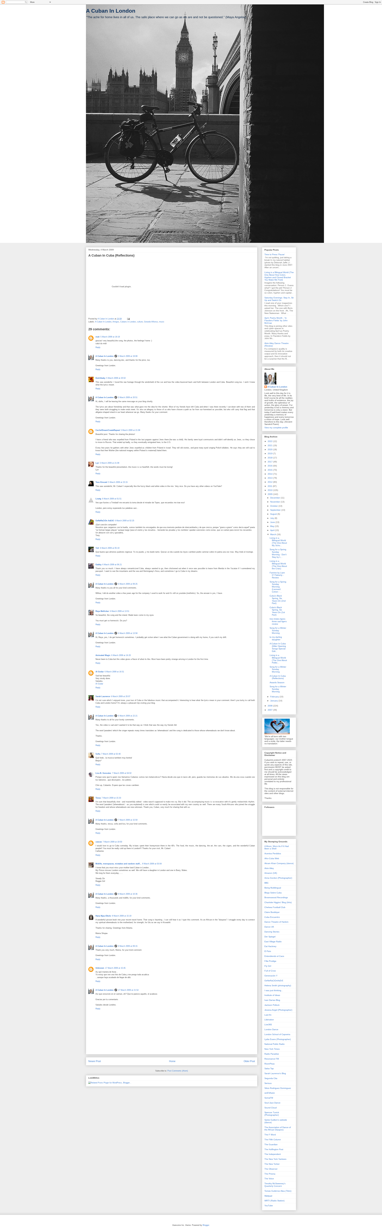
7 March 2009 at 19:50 (112, 842)
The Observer (271, 1169)
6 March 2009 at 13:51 (119, 611)
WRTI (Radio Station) (274, 1200)
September (275, 510)
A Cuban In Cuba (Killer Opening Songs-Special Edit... (278, 647)
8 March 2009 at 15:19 (121, 916)
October (274, 506)
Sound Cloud (270, 1107)
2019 (270, 453)
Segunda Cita (270, 1078)
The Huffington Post (273, 1149)
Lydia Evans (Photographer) (277, 1039)
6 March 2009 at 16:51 (114, 672)
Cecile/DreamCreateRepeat (108, 430)
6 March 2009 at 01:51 (111, 499)
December (275, 498)
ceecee (99, 842)
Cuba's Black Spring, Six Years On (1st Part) (277, 611)
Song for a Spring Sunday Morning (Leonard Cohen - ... (278, 587)
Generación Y (270, 975)
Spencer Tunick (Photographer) (271, 1113)
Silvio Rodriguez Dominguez (277, 1088)
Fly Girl (267, 966)
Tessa (98, 798)
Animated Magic (103, 655)
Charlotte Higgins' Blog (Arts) (278, 902)
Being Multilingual (272, 888)
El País (267, 951)
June (272, 522)
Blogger (206, 1225)
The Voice (269, 1178)
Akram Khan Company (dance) (279, 863)
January (274, 700)
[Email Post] (128, 319)
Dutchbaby (100, 378)
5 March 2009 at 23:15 (118, 482)
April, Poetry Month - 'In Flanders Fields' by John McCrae (276, 320)
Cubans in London (128, 322)
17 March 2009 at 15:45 (115, 968)
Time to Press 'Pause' (274, 254)
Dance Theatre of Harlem (276, 922)
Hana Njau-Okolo (103, 916)
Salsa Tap (269, 1068)
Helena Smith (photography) (277, 985)
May (272, 526)
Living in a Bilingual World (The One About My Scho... (278, 542)
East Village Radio (273, 941)
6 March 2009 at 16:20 (121, 655)
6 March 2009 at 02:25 (124, 520)
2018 (270, 457)
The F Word (270, 1134)
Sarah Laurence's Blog (275, 1073)
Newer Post (94, 1061)
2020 (270, 449)
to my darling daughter (276, 638)
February (274, 696)
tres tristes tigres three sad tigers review (278, 621)
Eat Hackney (270, 946)
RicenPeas (269, 1064)
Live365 (268, 1024)
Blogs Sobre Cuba (273, 892)
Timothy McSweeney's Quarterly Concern (274, 1184)
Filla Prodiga (270, 961)
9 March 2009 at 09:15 (127, 946)
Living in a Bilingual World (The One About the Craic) (278, 565)
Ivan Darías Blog (272, 1000)
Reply (98, 347)
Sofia (98, 754)
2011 (270, 486)
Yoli (97, 548)
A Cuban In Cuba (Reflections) (278, 677)
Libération (269, 1019)
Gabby (98, 564)
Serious (268, 1083)
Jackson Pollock (271, 1005)
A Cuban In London (110, 11)
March (273, 534)
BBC (266, 883)
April (272, 530)
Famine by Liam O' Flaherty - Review (277, 575)
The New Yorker (272, 1164)
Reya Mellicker (102, 611)
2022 (270, 441)
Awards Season (277, 682)
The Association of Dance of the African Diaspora (277, 1128)
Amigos (116, 322)
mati (98, 337)
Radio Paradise (271, 1054)
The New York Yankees (275, 1159)
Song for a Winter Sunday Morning (278, 630)
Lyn (97, 463)
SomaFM (268, 1098)
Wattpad (268, 1196)
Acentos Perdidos (272, 853)
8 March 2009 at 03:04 (152, 864)
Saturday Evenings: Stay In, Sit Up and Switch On (279, 298)
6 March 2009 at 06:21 (112, 564)
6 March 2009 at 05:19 (109, 548)
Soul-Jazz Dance (272, 1103)
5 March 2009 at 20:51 (127, 397)
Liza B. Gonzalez (103, 773)
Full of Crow (270, 971)
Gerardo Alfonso (151, 322)
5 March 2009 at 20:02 (116, 378)
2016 (270, 466)
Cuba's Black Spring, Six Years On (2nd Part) (278, 599)
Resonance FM (271, 1059)
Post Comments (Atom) (177, 1071)
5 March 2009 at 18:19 (110, 337)
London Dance (271, 1029)
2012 (270, 482)
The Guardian (271, 1144)
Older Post (249, 1061)
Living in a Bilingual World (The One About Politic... (278, 659)
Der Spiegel (269, 936)
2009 (270, 494)
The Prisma (269, 1174)
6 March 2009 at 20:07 (120, 696)
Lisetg (98, 499)
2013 (270, 478)
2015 (270, 470)
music (161, 322)
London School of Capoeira (277, 1034)
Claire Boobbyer (272, 912)
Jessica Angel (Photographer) (278, 1010)
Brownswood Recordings (276, 897)
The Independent (272, 1154)
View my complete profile (276, 427)
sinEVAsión (269, 1093)
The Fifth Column (272, 1139)
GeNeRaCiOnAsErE (273, 980)
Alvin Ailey (269, 868)
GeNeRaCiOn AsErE (105, 520)
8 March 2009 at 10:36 (127, 894)
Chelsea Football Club (274, 907)
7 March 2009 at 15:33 (111, 798)
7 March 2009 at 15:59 (127, 820)
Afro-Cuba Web (271, 858)
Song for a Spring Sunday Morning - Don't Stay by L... (278, 553)
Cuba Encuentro (272, 917)
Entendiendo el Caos (274, 956)
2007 (270, 710)
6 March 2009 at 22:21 (127, 716)
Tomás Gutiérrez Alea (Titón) (277, 1191)
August (273, 514)
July (272, 518)
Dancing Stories (271, 932)
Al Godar (100, 672)
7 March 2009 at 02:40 (111, 754)
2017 (270, 461)
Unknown (100, 968)
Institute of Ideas (272, 995)
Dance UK (269, 927)
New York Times (272, 1049)
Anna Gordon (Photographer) (278, 878)
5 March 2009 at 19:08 (127, 356)
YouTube (268, 1205)
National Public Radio (274, 1044)
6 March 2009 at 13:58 (127, 633)
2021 (270, 445)
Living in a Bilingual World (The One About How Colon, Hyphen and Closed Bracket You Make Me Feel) (279, 276)
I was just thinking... (273, 990)
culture (140, 322)
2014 (270, 474)
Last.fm (267, 1015)
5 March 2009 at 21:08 (130, 430)
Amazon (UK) (270, 873)
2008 (270, 706)
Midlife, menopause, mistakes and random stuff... (118, 864)
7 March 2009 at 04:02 (121, 773)
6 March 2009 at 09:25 (127, 584)
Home (172, 1061)
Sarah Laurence (103, 696)
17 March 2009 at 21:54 (128, 990)
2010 (270, 490)
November (275, 502)
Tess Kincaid (101, 482)
